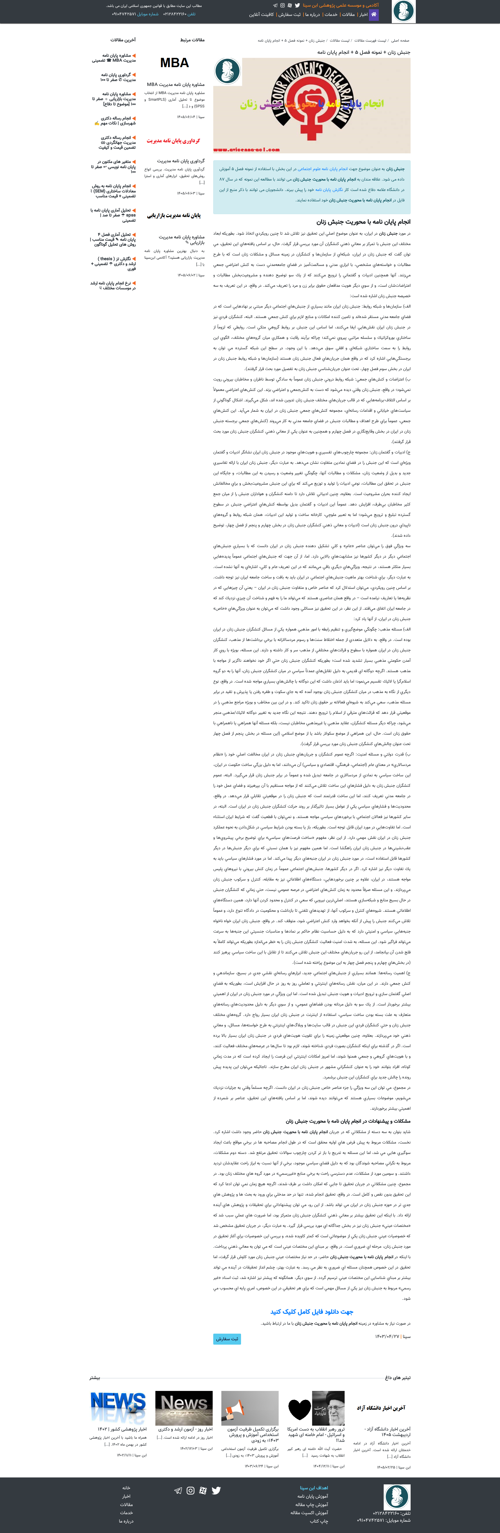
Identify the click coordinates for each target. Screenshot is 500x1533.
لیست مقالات (340, 41)
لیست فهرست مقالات (370, 41)
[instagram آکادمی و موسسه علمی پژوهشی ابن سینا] (282, 5)
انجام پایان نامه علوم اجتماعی (323, 169)
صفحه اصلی (400, 41)
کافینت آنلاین (261, 15)
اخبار (363, 15)
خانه (126, 1488)
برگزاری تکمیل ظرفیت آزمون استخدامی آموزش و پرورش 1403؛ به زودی (253, 1435)
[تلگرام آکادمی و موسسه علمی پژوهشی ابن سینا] (275, 5)
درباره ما (312, 15)
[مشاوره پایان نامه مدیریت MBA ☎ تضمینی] (174, 62)
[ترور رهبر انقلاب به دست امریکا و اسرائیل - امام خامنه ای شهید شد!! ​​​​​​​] (316, 1408)
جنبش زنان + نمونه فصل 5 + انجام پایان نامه (291, 41)
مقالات (348, 15)
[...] (389, 1457)
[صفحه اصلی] (373, 15)
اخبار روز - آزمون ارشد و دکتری (185, 1429)
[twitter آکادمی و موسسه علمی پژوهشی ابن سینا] (297, 5)
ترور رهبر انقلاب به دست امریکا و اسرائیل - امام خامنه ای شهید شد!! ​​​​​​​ (316, 1435)
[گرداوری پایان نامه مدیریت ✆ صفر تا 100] (174, 139)
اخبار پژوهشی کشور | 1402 (122, 1429)
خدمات (331, 15)
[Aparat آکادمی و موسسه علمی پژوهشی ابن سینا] (290, 5)
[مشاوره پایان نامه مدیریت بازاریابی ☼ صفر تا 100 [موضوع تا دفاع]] (174, 215)
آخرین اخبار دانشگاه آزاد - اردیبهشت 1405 (388, 1432)
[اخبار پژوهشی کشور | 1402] (118, 1408)
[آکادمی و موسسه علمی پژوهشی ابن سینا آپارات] (203, 1490)
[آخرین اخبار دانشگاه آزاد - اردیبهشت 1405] (382, 1408)
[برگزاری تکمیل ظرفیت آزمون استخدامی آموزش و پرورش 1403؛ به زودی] (250, 1408)
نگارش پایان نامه (329, 190)
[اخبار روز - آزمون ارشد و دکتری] (184, 1408)
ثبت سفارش (289, 15)
